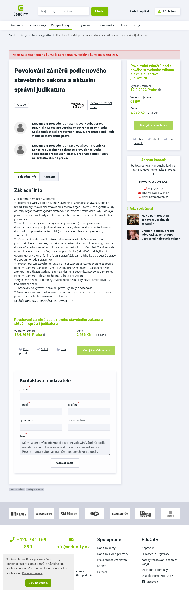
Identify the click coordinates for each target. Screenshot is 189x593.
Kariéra (101, 565)
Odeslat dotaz (65, 462)
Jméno (25, 389)
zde (114, 54)
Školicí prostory (130, 25)
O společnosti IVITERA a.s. (158, 575)
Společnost (27, 420)
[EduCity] (21, 10)
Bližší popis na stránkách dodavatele (42, 301)
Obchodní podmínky (155, 570)
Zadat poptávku (140, 11)
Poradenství (107, 25)
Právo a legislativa (41, 35)
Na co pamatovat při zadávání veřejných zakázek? (156, 219)
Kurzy (23, 35)
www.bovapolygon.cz (155, 197)
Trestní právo (17, 489)
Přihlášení (169, 11)
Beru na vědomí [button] (38, 582)
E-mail (25, 404)
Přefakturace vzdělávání (112, 560)
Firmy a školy (37, 25)
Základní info (27, 176)
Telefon (73, 404)
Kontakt (49, 177)
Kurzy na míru (84, 25)
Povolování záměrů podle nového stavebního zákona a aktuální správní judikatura (101, 35)
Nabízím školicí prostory (112, 554)
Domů (12, 35)
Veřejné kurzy (60, 25)
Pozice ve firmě (77, 420)
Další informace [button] (32, 573)
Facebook (152, 581)
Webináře (17, 25)
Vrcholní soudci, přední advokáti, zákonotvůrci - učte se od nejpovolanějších (161, 235)
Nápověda (148, 548)
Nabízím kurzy (106, 548)
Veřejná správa (35, 489)
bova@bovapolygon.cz (155, 193)
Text (23, 435)
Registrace (163, 554)
